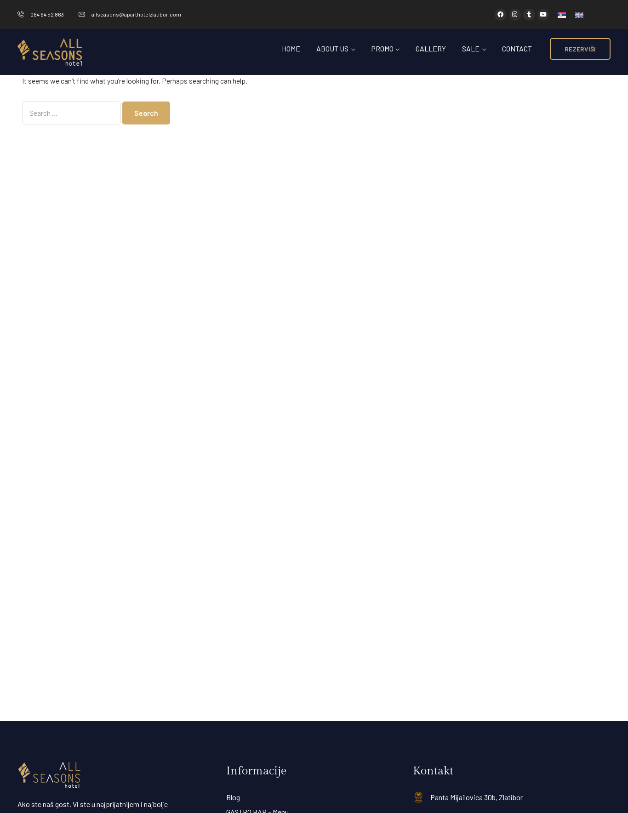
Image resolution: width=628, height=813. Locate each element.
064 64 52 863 (47, 14)
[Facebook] (501, 15)
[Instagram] (515, 15)
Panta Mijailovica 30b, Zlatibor (476, 797)
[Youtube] (543, 15)
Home (291, 48)
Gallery (431, 48)
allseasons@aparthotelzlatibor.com (136, 14)
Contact (517, 48)
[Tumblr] (529, 15)
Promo (382, 48)
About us (332, 48)
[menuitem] (562, 14)
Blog (233, 797)
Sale (471, 48)
